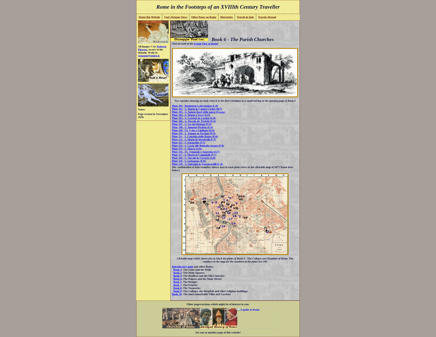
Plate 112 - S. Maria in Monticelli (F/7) (194, 139)
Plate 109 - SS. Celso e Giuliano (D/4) (193, 130)
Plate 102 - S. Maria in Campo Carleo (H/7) (197, 109)
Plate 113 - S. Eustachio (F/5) (188, 142)
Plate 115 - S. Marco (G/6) (187, 148)
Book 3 (177, 275)
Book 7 (177, 285)
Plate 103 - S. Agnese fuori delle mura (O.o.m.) (198, 112)
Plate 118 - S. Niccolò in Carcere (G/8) (193, 158)
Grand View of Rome (205, 43)
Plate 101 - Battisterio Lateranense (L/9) (195, 105)
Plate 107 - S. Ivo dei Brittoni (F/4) (191, 124)
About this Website (149, 17)
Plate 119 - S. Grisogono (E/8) (189, 161)
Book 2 (177, 272)
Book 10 (177, 294)
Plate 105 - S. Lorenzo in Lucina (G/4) (194, 118)
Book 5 (177, 282)
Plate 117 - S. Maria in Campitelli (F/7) (194, 154)
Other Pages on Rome (203, 17)
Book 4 (177, 278)
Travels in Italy (245, 17)
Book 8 (177, 288)
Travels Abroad (267, 17)
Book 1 (177, 269)
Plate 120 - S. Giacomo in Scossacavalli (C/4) (197, 164)
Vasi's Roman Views (175, 17)
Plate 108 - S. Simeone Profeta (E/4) (192, 127)
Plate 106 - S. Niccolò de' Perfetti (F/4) (194, 121)
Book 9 (177, 291)
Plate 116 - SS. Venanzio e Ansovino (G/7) (196, 151)
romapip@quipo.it (148, 55)
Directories (226, 17)
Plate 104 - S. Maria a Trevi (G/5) (191, 115)
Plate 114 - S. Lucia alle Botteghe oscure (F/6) (198, 145)
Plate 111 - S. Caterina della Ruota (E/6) (195, 136)
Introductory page (182, 266)
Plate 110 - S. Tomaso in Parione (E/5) (193, 133)
